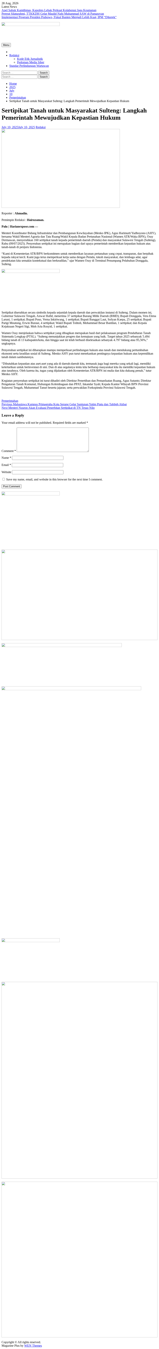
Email (6, 465)
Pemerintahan (10, 400)
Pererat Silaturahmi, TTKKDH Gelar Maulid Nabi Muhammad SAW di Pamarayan (53, 13)
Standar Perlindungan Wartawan (29, 65)
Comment (9, 451)
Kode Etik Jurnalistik (30, 58)
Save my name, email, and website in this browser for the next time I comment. (54, 479)
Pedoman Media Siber (30, 62)
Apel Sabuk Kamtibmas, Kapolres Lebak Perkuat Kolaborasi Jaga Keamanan (49, 10)
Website (6, 472)
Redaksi (14, 55)
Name (6, 457)
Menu (6, 45)
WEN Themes (33, 1345)
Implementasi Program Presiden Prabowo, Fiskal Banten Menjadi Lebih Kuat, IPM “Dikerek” (59, 17)
